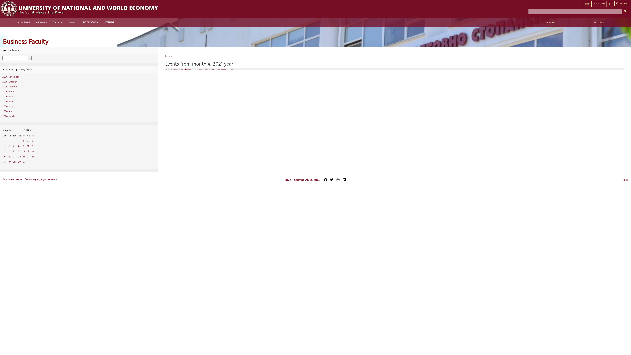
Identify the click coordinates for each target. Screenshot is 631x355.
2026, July (7, 96)
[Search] (625, 11)
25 (33, 156)
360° (587, 3)
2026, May (7, 106)
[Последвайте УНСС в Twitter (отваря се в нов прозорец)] (332, 180)
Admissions (41, 22)
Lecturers (599, 22)
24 (28, 156)
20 (10, 156)
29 (19, 161)
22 (19, 156)
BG (610, 3)
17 (28, 151)
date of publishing (210, 69)
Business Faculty (25, 41)
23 (24, 156)
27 (10, 161)
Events (168, 56)
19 (4, 156)
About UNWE (23, 22)
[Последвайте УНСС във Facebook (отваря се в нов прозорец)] (325, 180)
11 (32, 146)
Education (58, 22)
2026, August (8, 91)
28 (14, 161)
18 (33, 151)
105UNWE (109, 22)
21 (14, 156)
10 (28, 146)
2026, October (9, 81)
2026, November (10, 76)
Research (73, 22)
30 (24, 161)
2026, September (10, 86)
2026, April (7, 111)
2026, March (8, 116)
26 (4, 161)
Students (549, 22)
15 (19, 151)
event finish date (194, 69)
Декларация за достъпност (41, 179)
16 (24, 151)
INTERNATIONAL (91, 22)
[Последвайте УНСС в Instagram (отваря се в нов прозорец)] (338, 180)
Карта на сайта (12, 179)
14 (14, 151)
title (230, 69)
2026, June (7, 101)
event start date (179, 69)
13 (10, 151)
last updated (223, 69)
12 (4, 151)
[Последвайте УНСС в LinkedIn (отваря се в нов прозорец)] (344, 180)
